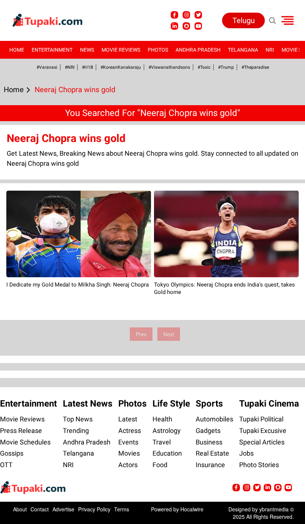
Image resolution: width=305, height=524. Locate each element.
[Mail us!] (198, 26)
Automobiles (214, 419)
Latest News (87, 403)
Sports (209, 403)
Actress (129, 430)
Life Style (171, 403)
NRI (270, 50)
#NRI (69, 67)
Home (16, 50)
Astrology (166, 430)
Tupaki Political (261, 419)
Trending (76, 430)
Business (209, 442)
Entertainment (52, 50)
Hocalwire (191, 509)
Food (159, 465)
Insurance (210, 465)
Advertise (63, 509)
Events (128, 442)
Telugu (243, 20)
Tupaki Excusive (262, 430)
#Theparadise (255, 67)
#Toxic (204, 67)
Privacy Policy (94, 509)
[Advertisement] (33, 216)
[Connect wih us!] (174, 26)
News (87, 50)
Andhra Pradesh (198, 50)
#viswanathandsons (169, 67)
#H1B (87, 67)
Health (162, 419)
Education (167, 453)
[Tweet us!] (186, 15)
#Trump (226, 67)
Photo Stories (259, 465)
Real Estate (212, 453)
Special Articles (262, 442)
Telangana (243, 50)
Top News (78, 419)
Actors (128, 465)
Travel (161, 442)
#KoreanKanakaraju (120, 67)
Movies (129, 453)
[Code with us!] (186, 26)
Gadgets (208, 430)
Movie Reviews (121, 50)
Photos (158, 50)
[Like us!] (174, 15)
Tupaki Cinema (269, 403)
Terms (121, 509)
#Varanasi (46, 67)
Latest (127, 419)
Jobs (246, 453)
